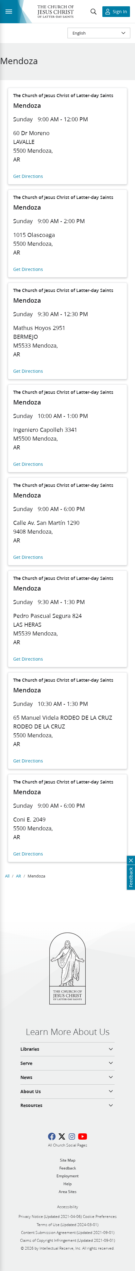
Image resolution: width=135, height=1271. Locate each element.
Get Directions (28, 176)
